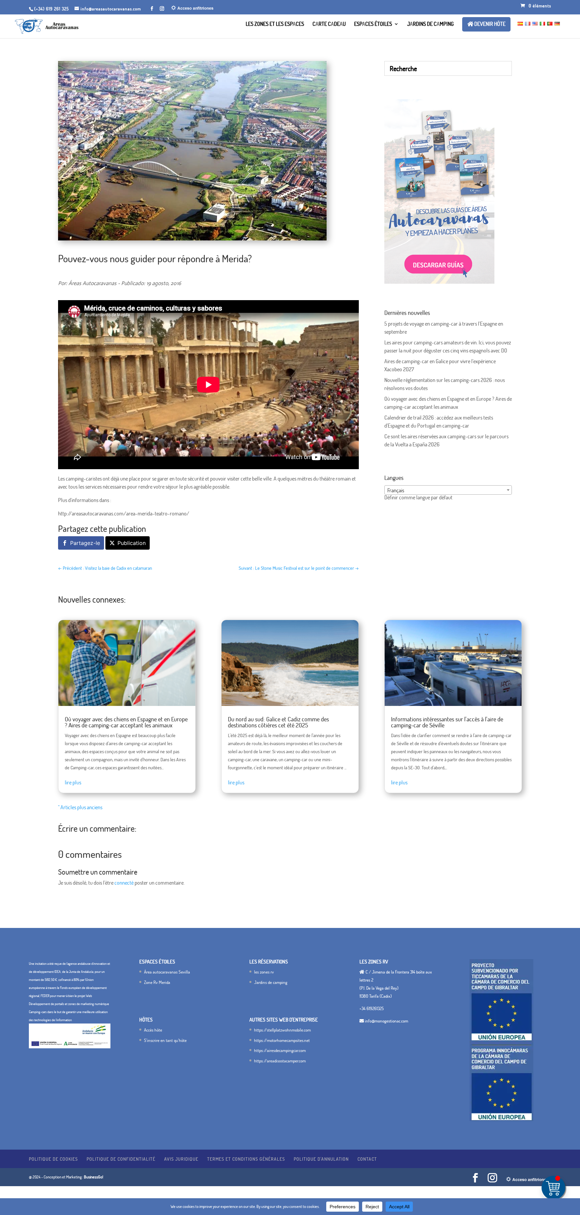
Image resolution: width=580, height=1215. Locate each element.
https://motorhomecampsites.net (282, 1040)
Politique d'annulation (321, 1159)
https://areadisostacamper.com (280, 1060)
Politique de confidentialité (121, 1159)
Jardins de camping (430, 24)
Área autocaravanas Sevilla (167, 972)
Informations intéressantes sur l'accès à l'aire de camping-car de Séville (447, 722)
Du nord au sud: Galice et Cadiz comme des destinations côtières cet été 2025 (278, 722)
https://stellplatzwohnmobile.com (282, 1030)
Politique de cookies (53, 1159)
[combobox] (448, 490)
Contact (367, 1159)
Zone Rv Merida (157, 982)
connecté (124, 882)
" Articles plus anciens (80, 807)
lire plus (73, 782)
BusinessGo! (93, 1176)
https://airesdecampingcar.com (280, 1050)
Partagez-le (85, 543)
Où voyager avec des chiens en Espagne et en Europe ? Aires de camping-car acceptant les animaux (126, 722)
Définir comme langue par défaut (418, 497)
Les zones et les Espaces (275, 24)
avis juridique (181, 1159)
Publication (131, 543)
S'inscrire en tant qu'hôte (165, 1040)
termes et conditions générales (246, 1159)
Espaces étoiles (373, 24)
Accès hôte (153, 1030)
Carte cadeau (329, 24)
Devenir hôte (489, 24)
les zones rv (264, 972)
